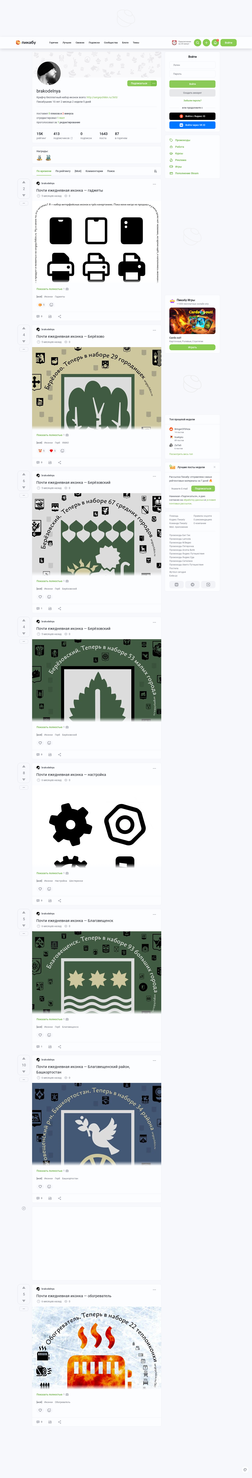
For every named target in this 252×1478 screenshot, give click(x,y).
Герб (57, 442)
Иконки (48, 296)
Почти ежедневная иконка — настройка (71, 774)
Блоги (125, 42)
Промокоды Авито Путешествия (186, 564)
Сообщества (111, 42)
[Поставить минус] (24, 195)
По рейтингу (63, 171)
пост (61, 117)
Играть (192, 347)
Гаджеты (60, 296)
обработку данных (193, 499)
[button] (71, 138)
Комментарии (94, 171)
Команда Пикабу (178, 523)
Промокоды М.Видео (180, 542)
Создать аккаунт (192, 92)
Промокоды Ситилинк (181, 561)
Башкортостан (70, 1178)
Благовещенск (70, 1026)
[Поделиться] (59, 316)
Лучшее (67, 42)
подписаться (203, 488)
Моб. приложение (178, 527)
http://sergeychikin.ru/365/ (102, 97)
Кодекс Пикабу (177, 519)
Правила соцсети (203, 516)
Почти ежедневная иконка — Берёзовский (73, 482)
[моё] (78, 171)
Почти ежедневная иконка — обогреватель (73, 1296)
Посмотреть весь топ (181, 454)
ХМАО (65, 442)
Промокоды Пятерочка (181, 546)
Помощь (173, 516)
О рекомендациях (203, 519)
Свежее (80, 42)
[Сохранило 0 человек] (50, 316)
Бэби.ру (173, 575)
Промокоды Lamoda (180, 539)
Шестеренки (76, 880)
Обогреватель (62, 1402)
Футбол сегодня (177, 572)
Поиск (111, 171)
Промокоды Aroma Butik (182, 550)
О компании (200, 523)
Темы (136, 42)
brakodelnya (48, 183)
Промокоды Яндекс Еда (181, 557)
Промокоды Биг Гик (179, 535)
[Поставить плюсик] (24, 182)
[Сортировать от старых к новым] (155, 171)
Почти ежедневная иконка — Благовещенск (74, 920)
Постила (173, 568)
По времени (44, 171)
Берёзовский (69, 588)
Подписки (94, 42)
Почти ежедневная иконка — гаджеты (69, 190)
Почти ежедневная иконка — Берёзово (70, 336)
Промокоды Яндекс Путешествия (186, 553)
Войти (228, 42)
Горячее (53, 42)
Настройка (61, 880)
